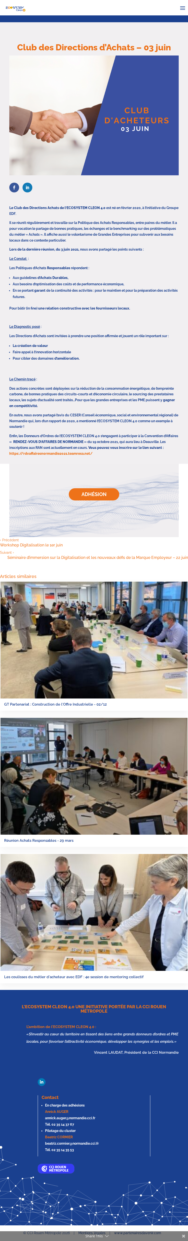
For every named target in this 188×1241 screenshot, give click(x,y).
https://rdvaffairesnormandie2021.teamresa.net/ (51, 453)
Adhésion (94, 494)
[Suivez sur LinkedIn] (42, 1082)
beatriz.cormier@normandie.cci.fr (72, 1143)
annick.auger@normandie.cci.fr (70, 1118)
